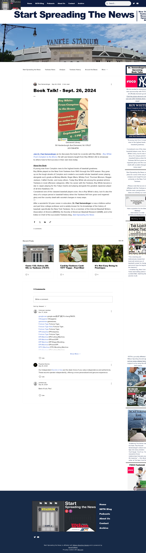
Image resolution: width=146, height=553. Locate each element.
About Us (104, 518)
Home (102, 504)
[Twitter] (134, 3)
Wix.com (80, 550)
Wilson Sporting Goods (81, 545)
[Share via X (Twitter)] (40, 222)
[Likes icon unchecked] (40, 358)
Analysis (62, 69)
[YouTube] (137, 3)
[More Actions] (111, 311)
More (103, 69)
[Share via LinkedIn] (45, 222)
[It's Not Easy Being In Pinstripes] (107, 253)
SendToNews (73, 547)
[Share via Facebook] (34, 222)
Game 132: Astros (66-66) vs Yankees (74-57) (37, 267)
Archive (103, 528)
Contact (104, 523)
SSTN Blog (105, 509)
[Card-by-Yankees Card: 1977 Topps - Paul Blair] (73, 253)
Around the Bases (91, 69)
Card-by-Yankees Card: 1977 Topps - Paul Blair (72, 267)
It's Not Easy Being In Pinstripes (106, 267)
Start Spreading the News (32, 69)
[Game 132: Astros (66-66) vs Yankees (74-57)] (38, 253)
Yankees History (75, 69)
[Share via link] (50, 222)
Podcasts (104, 514)
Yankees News (50, 69)
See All (121, 240)
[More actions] (111, 84)
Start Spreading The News (74, 14)
